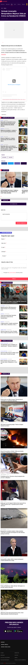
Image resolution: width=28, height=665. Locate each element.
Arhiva (16, 657)
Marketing (17, 652)
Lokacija (3, 251)
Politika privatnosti (5, 659)
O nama (2, 652)
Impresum (2, 655)
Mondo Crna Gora (5, 646)
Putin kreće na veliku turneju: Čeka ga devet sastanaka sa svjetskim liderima (9, 192)
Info (2, 8)
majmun (10, 157)
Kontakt (16, 655)
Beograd (4, 157)
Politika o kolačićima (5, 657)
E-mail (3, 247)
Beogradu (3, 54)
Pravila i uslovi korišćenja (20, 659)
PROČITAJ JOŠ (6, 373)
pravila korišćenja (12, 272)
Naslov (3, 239)
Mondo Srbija (4, 644)
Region (5, 8)
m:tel (5, 663)
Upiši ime (3, 210)
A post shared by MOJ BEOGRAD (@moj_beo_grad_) (14, 99)
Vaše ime (3, 243)
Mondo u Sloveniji (7, 340)
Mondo (3, 642)
